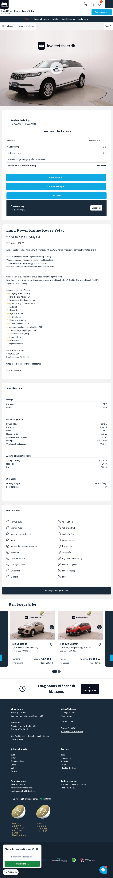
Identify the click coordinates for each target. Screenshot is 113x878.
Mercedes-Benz (18, 761)
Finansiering (66, 758)
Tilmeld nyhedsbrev (69, 768)
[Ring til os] (85, 4)
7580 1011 (73, 728)
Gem (107, 26)
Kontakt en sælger (55, 186)
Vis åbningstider (90, 689)
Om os (63, 764)
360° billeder (7, 26)
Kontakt (64, 761)
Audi (13, 754)
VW (12, 768)
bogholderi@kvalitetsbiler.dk (23, 791)
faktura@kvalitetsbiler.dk (22, 787)
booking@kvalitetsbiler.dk (72, 731)
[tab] (54, 671)
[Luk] (37, 849)
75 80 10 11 (24, 784)
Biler (63, 754)
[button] (92, 4)
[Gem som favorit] (51, 644)
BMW (13, 758)
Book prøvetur (101, 12)
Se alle (14, 771)
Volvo (13, 764)
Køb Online (56, 195)
